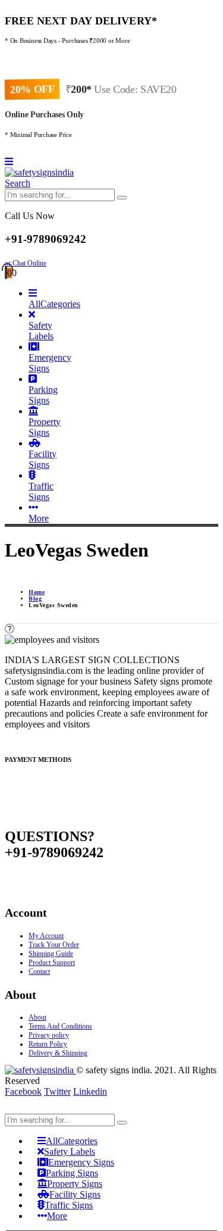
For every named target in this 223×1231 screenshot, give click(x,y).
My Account (46, 936)
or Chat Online (25, 263)
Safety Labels (41, 330)
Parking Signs (43, 395)
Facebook (23, 1091)
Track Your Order (54, 945)
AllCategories (54, 304)
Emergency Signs (50, 362)
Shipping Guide (51, 953)
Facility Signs (42, 459)
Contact (39, 971)
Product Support (52, 962)
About (37, 1017)
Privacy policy (49, 1035)
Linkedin (90, 1091)
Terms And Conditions (60, 1026)
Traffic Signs (41, 491)
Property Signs (45, 427)
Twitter (57, 1091)
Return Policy (48, 1044)
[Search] (122, 197)
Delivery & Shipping (58, 1053)
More (39, 518)
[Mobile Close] (12, 1108)
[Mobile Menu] (9, 162)
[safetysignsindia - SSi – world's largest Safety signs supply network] (39, 172)
